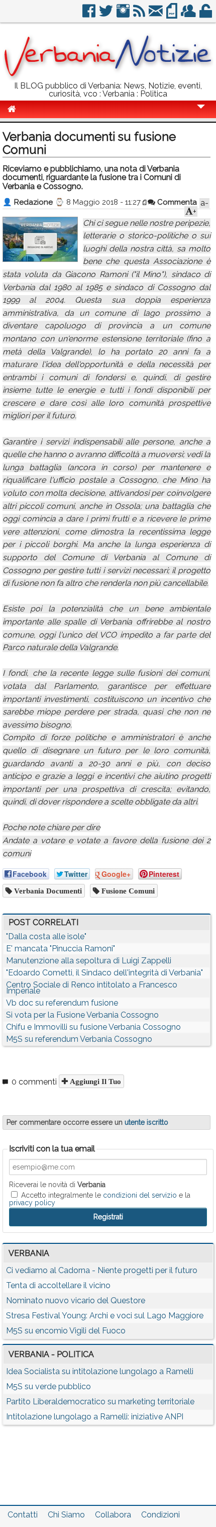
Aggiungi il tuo (94, 1081)
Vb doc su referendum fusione (62, 1003)
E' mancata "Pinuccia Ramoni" (60, 948)
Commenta (176, 202)
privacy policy (32, 1203)
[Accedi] (206, 15)
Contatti (23, 1514)
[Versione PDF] (172, 15)
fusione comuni (127, 890)
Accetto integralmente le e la (99, 1198)
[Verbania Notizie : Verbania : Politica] (108, 77)
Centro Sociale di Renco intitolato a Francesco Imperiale (91, 988)
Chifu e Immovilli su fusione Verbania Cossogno (93, 1027)
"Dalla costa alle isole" (46, 936)
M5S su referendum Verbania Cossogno (79, 1039)
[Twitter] (107, 15)
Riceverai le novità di (57, 1184)
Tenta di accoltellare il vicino (58, 1285)
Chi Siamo (66, 1514)
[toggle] (201, 113)
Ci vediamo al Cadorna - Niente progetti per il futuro (101, 1270)
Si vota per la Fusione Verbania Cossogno (82, 1015)
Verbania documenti (47, 890)
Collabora (113, 1514)
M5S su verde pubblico (48, 1386)
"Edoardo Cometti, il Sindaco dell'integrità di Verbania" (104, 972)
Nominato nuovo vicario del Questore (75, 1300)
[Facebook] (89, 15)
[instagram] (124, 15)
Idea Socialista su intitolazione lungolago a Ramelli (99, 1371)
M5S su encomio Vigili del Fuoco (66, 1330)
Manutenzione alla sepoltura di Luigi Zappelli (88, 960)
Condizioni (160, 1514)
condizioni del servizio (140, 1195)
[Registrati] (189, 15)
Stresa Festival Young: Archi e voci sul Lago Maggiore (104, 1315)
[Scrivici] (156, 15)
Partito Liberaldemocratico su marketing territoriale (100, 1401)
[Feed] (140, 15)
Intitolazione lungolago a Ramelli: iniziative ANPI (94, 1416)
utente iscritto (146, 1122)
